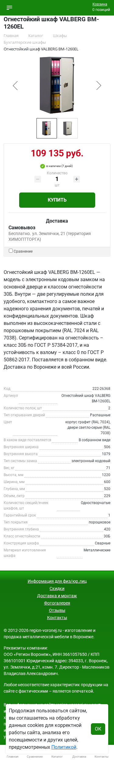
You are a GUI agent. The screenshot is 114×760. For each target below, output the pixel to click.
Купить (57, 200)
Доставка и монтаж (57, 595)
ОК (98, 729)
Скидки (57, 588)
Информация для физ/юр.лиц (57, 581)
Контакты (57, 617)
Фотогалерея (57, 603)
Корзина (99, 4)
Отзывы (57, 610)
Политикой (63, 747)
